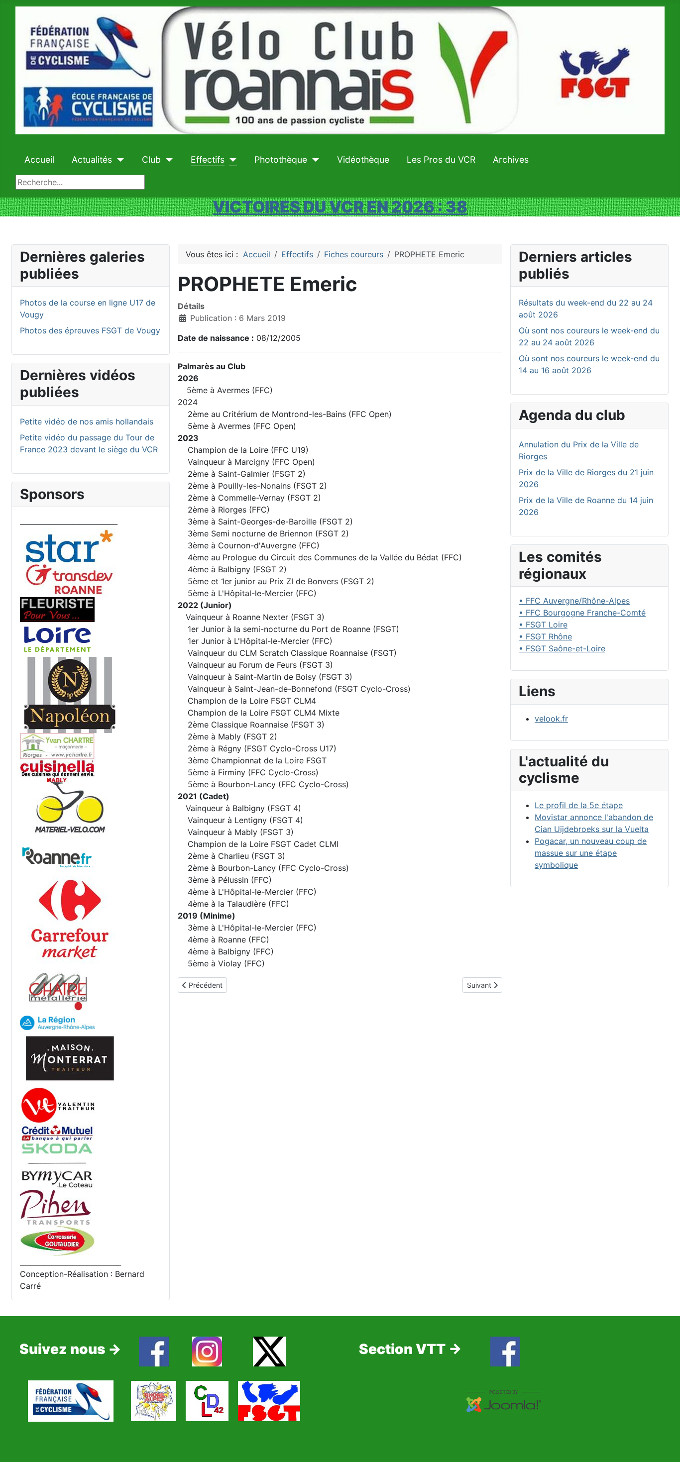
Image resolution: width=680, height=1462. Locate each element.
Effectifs (208, 159)
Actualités (92, 159)
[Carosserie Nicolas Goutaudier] (57, 1240)
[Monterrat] (69, 1057)
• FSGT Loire (543, 624)
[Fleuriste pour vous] (57, 609)
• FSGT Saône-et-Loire (562, 648)
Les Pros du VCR (441, 159)
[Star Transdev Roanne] (69, 561)
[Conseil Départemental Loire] (57, 638)
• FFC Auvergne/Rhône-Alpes (574, 601)
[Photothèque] (313, 159)
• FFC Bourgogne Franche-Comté (582, 613)
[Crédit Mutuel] (57, 1132)
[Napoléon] (69, 694)
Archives (511, 159)
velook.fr (551, 719)
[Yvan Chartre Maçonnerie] (57, 745)
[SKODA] (57, 1165)
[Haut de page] (662, 1443)
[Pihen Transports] (55, 1207)
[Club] (167, 159)
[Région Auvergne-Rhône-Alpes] (57, 1022)
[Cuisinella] (57, 770)
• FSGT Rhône (545, 636)
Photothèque (280, 159)
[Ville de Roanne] (57, 857)
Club (151, 159)
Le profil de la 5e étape (579, 805)
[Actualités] (118, 159)
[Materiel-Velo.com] (69, 814)
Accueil (39, 159)
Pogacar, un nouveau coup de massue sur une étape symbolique (591, 853)
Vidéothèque (363, 159)
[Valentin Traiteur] (57, 1105)
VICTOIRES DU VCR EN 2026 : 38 (340, 206)
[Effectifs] (231, 159)
